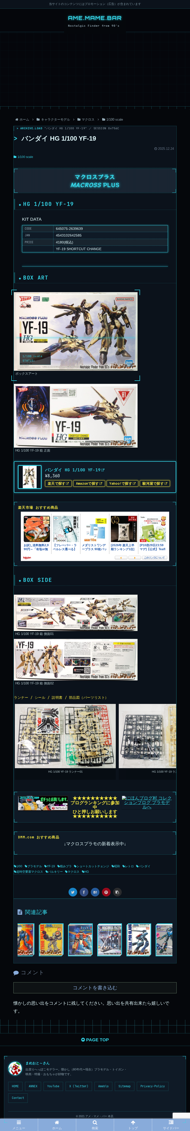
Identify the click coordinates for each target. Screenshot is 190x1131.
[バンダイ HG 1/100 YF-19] (95, 892)
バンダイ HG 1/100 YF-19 (72, 470)
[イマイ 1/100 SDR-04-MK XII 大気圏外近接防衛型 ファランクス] (51, 939)
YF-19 (51, 866)
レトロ (129, 866)
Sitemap (125, 1086)
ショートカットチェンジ (92, 866)
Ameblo (103, 1086)
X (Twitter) (78, 1086)
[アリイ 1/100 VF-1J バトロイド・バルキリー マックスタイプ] (22, 939)
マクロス (73, 871)
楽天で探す (56, 483)
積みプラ (66, 866)
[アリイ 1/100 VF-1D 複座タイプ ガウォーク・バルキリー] (80, 939)
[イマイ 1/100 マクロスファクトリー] (109, 939)
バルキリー (55, 871)
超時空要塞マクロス (29, 871)
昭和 (117, 866)
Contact (18, 1098)
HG (86, 871)
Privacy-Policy (153, 1086)
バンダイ (144, 866)
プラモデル (34, 866)
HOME (15, 1086)
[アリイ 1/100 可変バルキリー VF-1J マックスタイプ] (168, 939)
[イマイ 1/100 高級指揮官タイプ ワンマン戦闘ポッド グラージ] (138, 939)
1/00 (19, 866)
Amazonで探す (87, 483)
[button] (175, 687)
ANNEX (33, 1086)
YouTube (53, 1086)
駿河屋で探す (153, 483)
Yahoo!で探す (120, 483)
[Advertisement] (95, 69)
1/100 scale (25, 157)
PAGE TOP (97, 1039)
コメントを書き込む (95, 987)
